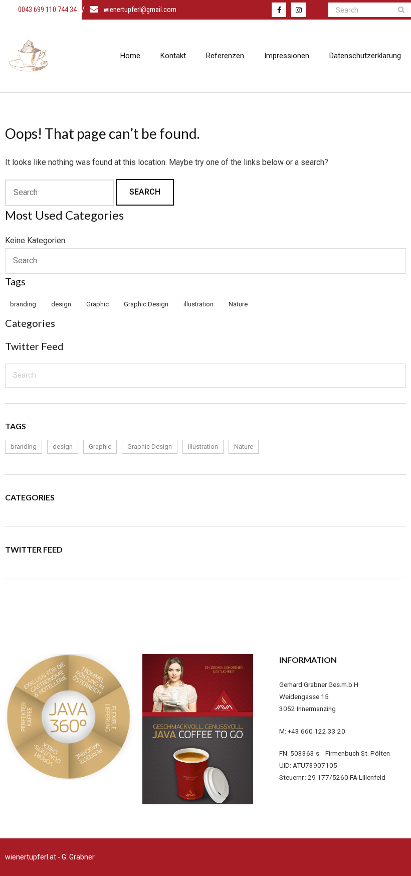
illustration (198, 304)
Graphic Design (146, 304)
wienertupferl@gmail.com (139, 10)
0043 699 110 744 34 (47, 10)
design (61, 304)
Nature (238, 304)
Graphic (97, 304)
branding (23, 304)
